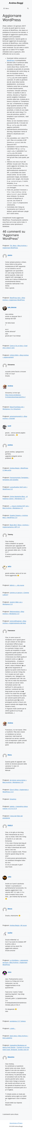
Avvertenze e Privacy (16, 1123)
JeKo (9, 877)
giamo (10, 255)
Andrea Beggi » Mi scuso (18, 925)
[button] (28, 8)
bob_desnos (12, 307)
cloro (9, 972)
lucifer (10, 933)
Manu (10, 755)
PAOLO (10, 825)
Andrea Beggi (16, 3)
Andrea (10, 386)
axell (9, 426)
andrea (10, 445)
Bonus (10, 909)
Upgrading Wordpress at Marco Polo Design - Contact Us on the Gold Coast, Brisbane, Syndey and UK (16, 1047)
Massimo (11, 1057)
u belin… (13, 1028)
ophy (9, 566)
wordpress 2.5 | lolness (18, 1021)
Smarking (13, 799)
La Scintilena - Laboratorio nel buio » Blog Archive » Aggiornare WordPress (15, 962)
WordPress (10, 60)
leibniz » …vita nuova (17, 585)
